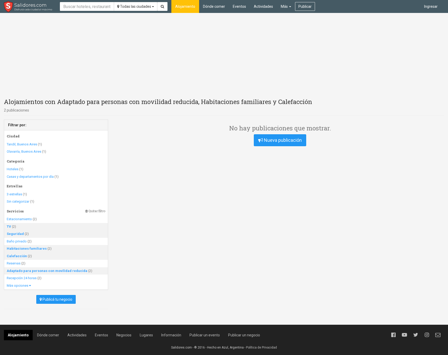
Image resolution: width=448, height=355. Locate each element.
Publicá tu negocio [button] (57, 299)
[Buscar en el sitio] (162, 6)
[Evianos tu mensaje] (438, 335)
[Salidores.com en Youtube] (404, 335)
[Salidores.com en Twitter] (416, 335)
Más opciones (18, 285)
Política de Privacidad (261, 347)
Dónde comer (214, 6)
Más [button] (285, 6)
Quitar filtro (96, 211)
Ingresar (431, 6)
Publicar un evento (205, 335)
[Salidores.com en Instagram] (427, 335)
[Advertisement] (224, 54)
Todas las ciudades (135, 6)
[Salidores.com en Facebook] (393, 335)
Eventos (239, 6)
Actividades (263, 6)
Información (171, 335)
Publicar (305, 6)
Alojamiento (185, 6)
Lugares (146, 335)
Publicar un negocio (244, 335)
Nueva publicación (282, 140)
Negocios (123, 335)
